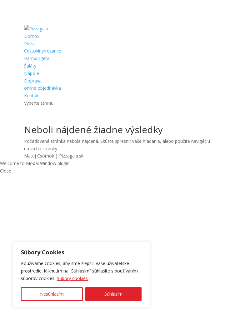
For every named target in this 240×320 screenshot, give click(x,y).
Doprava (33, 81)
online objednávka (42, 88)
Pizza (29, 44)
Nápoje (31, 73)
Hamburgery (36, 58)
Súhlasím (113, 294)
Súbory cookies (72, 278)
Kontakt (32, 95)
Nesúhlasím (52, 294)
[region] (81, 275)
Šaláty (30, 66)
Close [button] (5, 171)
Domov (31, 36)
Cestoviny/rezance (42, 51)
